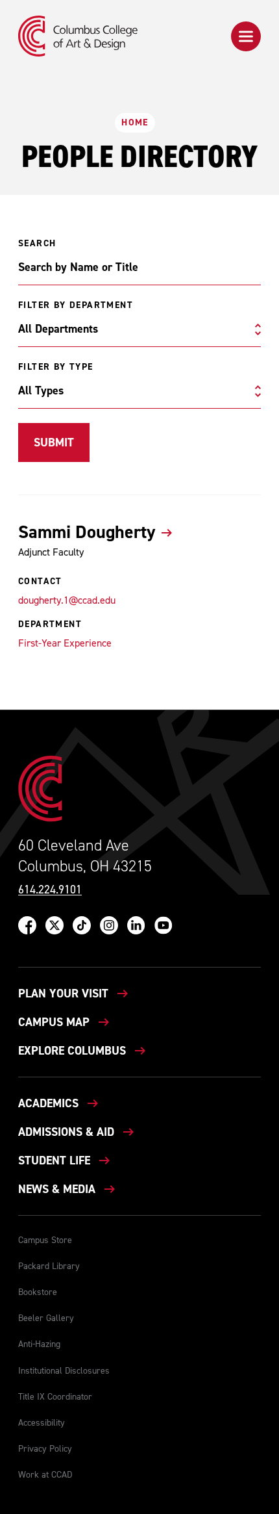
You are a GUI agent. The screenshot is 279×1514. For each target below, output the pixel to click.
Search (37, 244)
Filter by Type (55, 367)
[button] (246, 36)
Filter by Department (75, 305)
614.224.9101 (50, 890)
